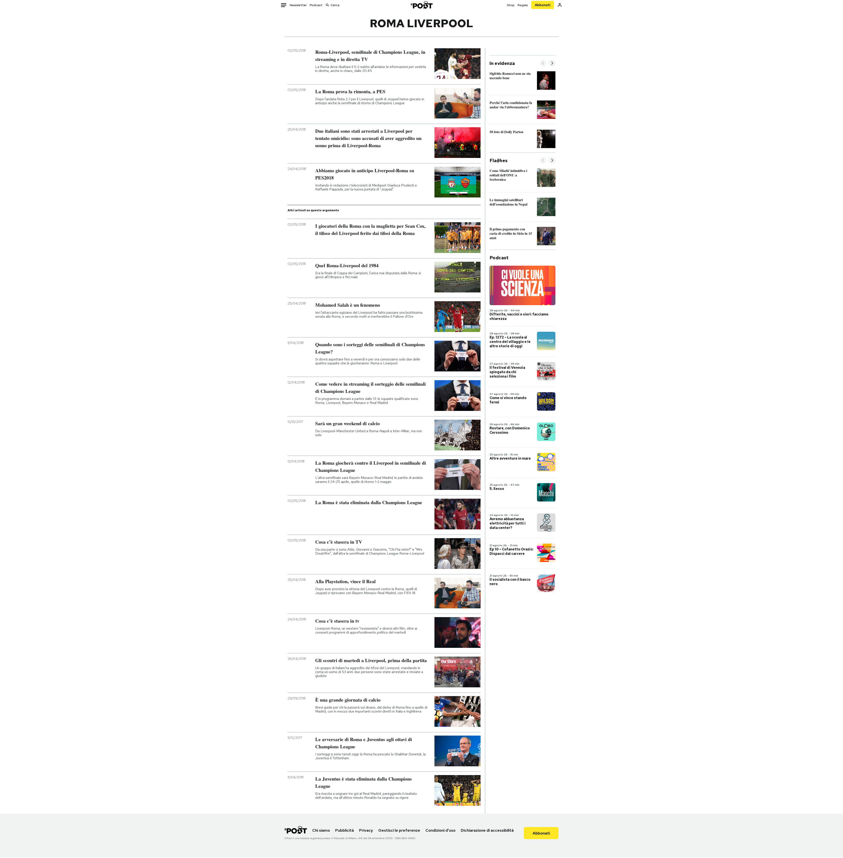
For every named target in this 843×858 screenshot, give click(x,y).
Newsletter (298, 5)
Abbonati (542, 5)
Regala (523, 5)
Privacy (366, 830)
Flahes (499, 160)
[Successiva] (551, 63)
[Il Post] (421, 5)
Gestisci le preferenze (399, 830)
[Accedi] (559, 5)
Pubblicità (344, 830)
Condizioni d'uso (440, 830)
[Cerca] (327, 5)
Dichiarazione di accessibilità (487, 830)
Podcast (316, 5)
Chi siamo (321, 830)
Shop (511, 5)
